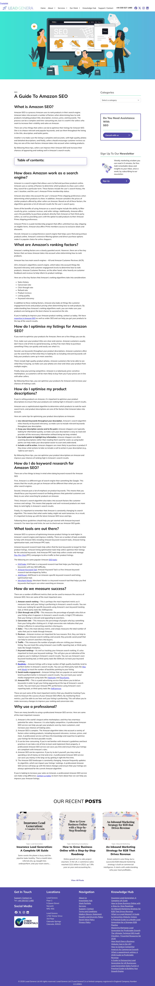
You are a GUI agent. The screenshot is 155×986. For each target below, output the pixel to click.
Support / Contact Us (23, 898)
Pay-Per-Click (20, 555)
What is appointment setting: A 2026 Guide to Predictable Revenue (124, 955)
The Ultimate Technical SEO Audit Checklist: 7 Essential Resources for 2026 (126, 936)
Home (43, 8)
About (50, 8)
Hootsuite (52, 677)
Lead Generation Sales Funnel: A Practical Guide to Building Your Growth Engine (125, 968)
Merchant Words (25, 580)
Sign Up (106, 181)
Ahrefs (24, 669)
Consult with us (112, 135)
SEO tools (53, 560)
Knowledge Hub (89, 8)
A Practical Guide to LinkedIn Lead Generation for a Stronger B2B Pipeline (125, 922)
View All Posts (77, 880)
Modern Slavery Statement (90, 914)
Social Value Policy (87, 919)
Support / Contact (105, 8)
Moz (84, 667)
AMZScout (22, 575)
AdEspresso (56, 688)
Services (61, 8)
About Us (83, 898)
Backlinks (22, 664)
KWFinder (22, 564)
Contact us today (44, 776)
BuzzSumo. (64, 677)
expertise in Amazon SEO (25, 318)
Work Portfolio (85, 903)
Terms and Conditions (88, 911)
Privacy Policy (85, 922)
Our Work (74, 8)
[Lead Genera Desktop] (18, 8)
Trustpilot (4, 3)
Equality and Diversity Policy (91, 917)
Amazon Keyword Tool (27, 569)
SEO (105, 125)
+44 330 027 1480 (124, 8)
